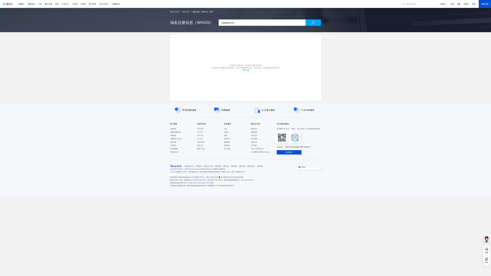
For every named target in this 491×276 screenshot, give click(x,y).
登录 (474, 4)
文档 (452, 4)
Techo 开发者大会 (257, 149)
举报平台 (227, 139)
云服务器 (173, 129)
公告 (225, 129)
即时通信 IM (174, 152)
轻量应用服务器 (175, 132)
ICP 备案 (227, 149)
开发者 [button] (83, 4)
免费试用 (254, 132)
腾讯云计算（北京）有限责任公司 (181, 180)
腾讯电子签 (251, 166)
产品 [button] (40, 4)
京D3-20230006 (247, 180)
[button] (21, 4)
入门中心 (200, 139)
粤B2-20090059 (212, 177)
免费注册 (484, 4)
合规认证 (254, 142)
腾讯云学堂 (201, 149)
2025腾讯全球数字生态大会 (260, 152)
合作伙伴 (254, 135)
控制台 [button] (466, 4)
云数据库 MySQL (176, 139)
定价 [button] (57, 4)
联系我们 (227, 145)
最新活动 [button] (31, 4)
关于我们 (254, 145)
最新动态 (254, 129)
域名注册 (173, 142)
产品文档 (200, 129)
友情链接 (260, 166)
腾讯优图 (218, 166)
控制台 (226, 132)
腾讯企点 (226, 166)
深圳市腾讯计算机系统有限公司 (181, 177)
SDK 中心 (200, 135)
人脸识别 (173, 145)
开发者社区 (201, 142)
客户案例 (254, 139)
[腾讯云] (8, 4)
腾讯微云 (234, 166)
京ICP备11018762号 (215, 180)
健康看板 (227, 142)
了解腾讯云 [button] (115, 4)
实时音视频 (174, 149)
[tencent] (176, 166)
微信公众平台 (208, 166)
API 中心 (200, 132)
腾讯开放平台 (189, 166)
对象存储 (173, 135)
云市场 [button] (74, 4)
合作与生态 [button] (103, 4)
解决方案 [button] (48, 4)
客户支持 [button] (92, 4)
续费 (225, 135)
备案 (459, 4)
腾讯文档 (242, 166)
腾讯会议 (199, 166)
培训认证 (200, 145)
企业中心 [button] (65, 4)
